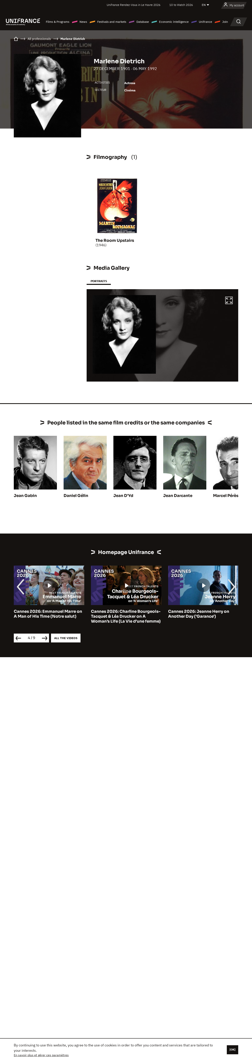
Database (142, 22)
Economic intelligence (174, 22)
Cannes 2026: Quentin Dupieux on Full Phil (202, 614)
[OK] (232, 1049)
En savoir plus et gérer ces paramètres (41, 1055)
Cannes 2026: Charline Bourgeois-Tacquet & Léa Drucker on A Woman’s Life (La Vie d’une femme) (48, 616)
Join (225, 22)
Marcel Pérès (225, 495)
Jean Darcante (177, 495)
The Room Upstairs (114, 240)
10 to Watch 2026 (181, 5)
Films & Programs (57, 22)
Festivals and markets (111, 22)
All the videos (65, 638)
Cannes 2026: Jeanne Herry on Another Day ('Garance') (121, 614)
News (83, 22)
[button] (229, 301)
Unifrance (205, 22)
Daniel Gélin (76, 495)
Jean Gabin (25, 495)
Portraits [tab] (99, 281)
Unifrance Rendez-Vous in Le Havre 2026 (133, 5)
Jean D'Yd (123, 495)
